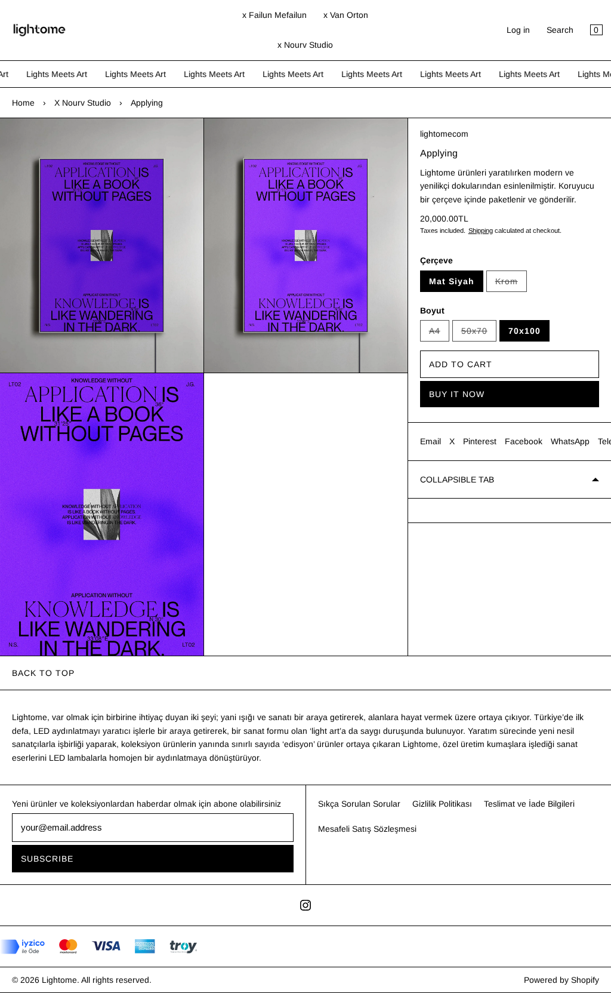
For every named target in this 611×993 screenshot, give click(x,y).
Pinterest (479, 441)
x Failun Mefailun (274, 15)
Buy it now (457, 394)
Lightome (59, 980)
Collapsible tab (457, 479)
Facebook (523, 441)
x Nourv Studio (305, 45)
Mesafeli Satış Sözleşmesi (367, 829)
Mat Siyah (451, 281)
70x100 (524, 331)
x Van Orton (345, 15)
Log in (518, 30)
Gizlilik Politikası (442, 803)
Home (23, 102)
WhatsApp (570, 441)
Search (560, 30)
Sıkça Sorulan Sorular (359, 803)
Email (430, 441)
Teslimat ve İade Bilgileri (529, 803)
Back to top (43, 673)
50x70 (478, 334)
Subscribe (47, 858)
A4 (439, 334)
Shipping (480, 230)
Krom (511, 284)
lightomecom (444, 134)
